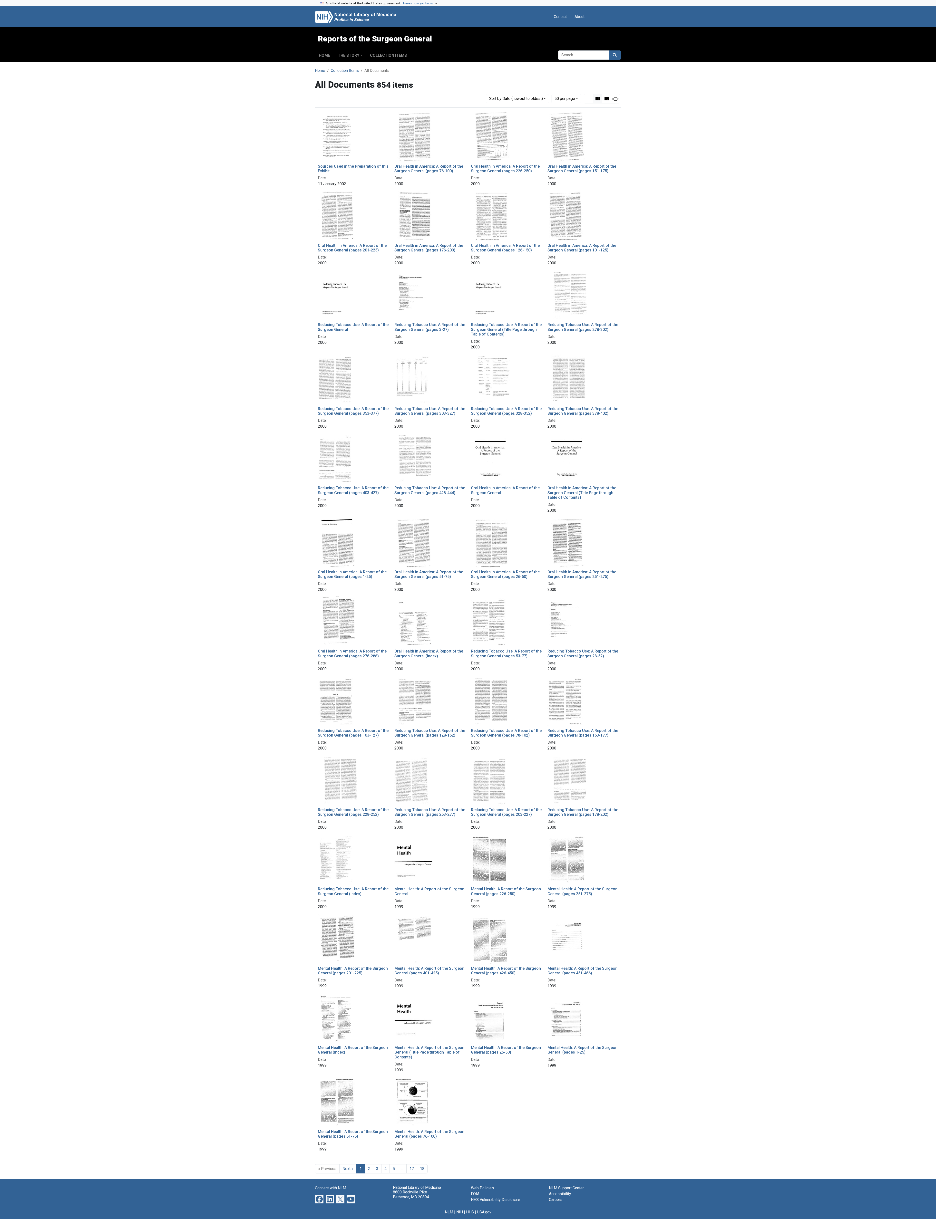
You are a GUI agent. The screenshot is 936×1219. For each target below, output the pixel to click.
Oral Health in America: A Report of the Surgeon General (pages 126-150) (505, 247)
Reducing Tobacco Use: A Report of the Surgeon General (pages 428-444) (429, 490)
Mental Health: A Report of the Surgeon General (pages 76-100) (429, 1134)
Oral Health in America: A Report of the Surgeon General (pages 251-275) (581, 574)
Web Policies (482, 1188)
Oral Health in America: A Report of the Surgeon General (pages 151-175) (581, 168)
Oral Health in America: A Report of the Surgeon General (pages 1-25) (352, 574)
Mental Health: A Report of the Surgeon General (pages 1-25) (582, 1050)
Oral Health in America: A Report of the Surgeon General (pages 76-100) (428, 168)
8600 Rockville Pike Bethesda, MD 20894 (411, 1194)
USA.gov (484, 1212)
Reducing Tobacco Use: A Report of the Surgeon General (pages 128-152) (429, 733)
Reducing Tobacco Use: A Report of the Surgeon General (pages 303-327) (429, 411)
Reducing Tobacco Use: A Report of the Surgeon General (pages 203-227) (506, 812)
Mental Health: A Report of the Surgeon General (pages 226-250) (506, 891)
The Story (348, 55)
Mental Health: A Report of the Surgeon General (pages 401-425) (429, 970)
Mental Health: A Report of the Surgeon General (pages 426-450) (506, 970)
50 (565, 98)
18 (422, 1168)
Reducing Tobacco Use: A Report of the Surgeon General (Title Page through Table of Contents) (506, 329)
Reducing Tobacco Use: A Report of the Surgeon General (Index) (353, 891)
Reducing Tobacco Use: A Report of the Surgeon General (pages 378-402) (582, 411)
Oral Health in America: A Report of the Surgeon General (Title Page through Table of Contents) (581, 492)
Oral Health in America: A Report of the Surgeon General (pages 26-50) (505, 574)
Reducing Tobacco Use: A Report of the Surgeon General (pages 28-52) (582, 653)
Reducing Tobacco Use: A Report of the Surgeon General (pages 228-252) (353, 812)
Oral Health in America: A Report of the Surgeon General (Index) (428, 653)
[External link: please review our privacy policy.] (319, 1199)
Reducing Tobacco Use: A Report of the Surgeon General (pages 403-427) (353, 490)
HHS (470, 1212)
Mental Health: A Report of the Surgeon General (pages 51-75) (353, 1134)
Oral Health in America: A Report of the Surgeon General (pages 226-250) (505, 168)
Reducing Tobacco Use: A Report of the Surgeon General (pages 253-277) (429, 812)
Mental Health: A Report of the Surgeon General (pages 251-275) (582, 891)
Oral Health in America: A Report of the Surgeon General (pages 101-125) (581, 247)
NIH (459, 1212)
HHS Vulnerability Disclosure (495, 1199)
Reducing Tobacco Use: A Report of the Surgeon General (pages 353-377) (353, 411)
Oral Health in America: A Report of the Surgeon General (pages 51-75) (428, 574)
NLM (449, 1212)
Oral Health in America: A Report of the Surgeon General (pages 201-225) (352, 247)
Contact (560, 16)
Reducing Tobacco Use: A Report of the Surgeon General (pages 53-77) (506, 653)
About (580, 16)
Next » (347, 1168)
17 (412, 1168)
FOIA (475, 1193)
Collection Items (388, 55)
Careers (555, 1199)
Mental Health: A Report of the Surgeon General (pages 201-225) (353, 970)
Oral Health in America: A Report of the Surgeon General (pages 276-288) (352, 653)
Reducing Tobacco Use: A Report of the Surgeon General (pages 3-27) (429, 327)
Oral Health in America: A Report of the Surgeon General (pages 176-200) (428, 247)
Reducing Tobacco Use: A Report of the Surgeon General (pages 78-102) (506, 733)
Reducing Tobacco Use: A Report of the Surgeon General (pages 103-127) (353, 733)
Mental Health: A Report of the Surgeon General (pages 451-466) (582, 970)
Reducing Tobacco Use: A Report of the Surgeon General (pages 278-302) (582, 327)
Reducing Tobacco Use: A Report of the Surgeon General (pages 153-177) (582, 733)
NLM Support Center (566, 1188)
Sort (516, 98)
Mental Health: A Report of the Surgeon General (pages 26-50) (506, 1050)
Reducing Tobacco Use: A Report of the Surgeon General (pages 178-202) (582, 812)
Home (324, 55)
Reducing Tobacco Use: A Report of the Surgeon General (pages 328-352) (506, 411)
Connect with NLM (330, 1188)
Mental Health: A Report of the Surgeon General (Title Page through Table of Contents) (429, 1052)
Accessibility (560, 1193)
